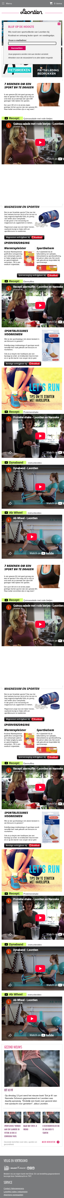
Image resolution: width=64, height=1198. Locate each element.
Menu (9, 3)
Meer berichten (48, 1142)
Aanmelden (17, 48)
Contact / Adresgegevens (14, 1188)
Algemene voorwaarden (13, 1195)
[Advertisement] (32, 184)
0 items (58, 3)
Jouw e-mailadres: (17, 40)
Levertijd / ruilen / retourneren (16, 1192)
